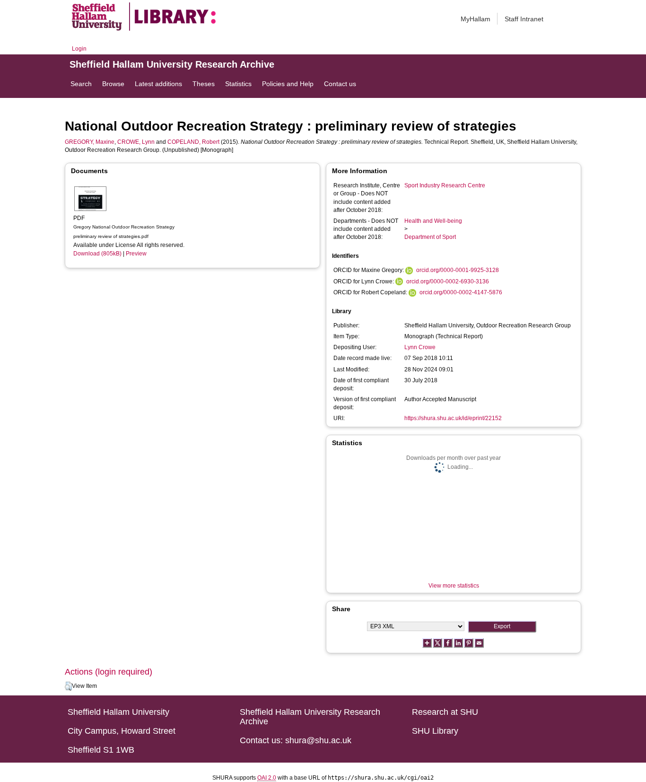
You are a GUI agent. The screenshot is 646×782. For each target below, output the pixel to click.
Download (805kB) (97, 253)
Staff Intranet (524, 19)
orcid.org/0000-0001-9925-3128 (457, 270)
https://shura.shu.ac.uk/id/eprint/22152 (453, 418)
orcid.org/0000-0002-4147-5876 (460, 292)
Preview (136, 253)
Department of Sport (430, 237)
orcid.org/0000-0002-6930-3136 (447, 281)
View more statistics (453, 585)
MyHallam (475, 19)
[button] (68, 686)
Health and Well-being (433, 221)
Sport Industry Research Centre (444, 185)
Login (79, 48)
